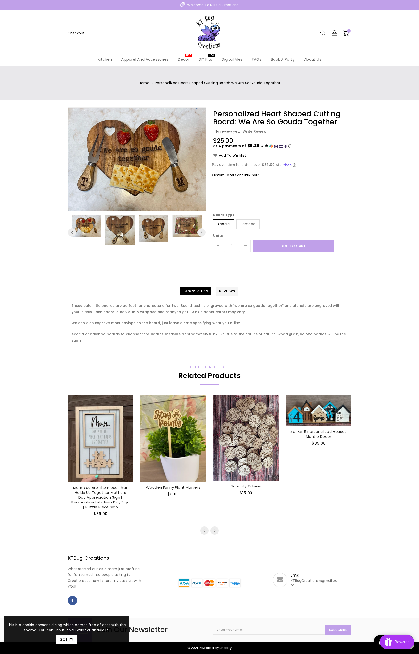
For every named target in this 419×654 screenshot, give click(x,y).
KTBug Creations (88, 558)
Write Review (254, 131)
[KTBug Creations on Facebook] (72, 600)
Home (144, 82)
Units (218, 235)
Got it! (66, 639)
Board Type (224, 214)
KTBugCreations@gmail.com (314, 583)
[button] (252, 146)
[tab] (195, 291)
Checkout (76, 33)
